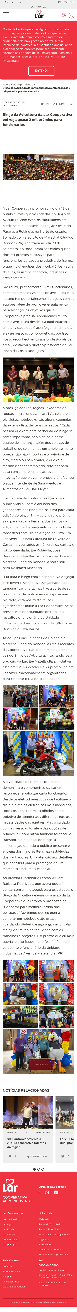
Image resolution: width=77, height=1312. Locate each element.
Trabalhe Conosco (13, 1272)
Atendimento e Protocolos (53, 1255)
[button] (34, 1169)
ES (65, 2)
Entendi (41, 70)
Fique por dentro (23, 84)
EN (71, 2)
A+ (21, 3)
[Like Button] (42, 104)
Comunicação (10, 1240)
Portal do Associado (49, 1224)
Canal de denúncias (14, 1287)
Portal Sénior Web (48, 1229)
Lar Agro (7, 1224)
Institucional (11, 106)
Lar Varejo (9, 1235)
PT (59, 2)
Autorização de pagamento (53, 1235)
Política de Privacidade (56, 1302)
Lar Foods (8, 1229)
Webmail (43, 1219)
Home (6, 84)
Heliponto (8, 1277)
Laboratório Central (49, 1250)
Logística (43, 1240)
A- (14, 3)
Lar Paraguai (38, 7)
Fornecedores (46, 1245)
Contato (7, 1267)
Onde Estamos (11, 1282)
